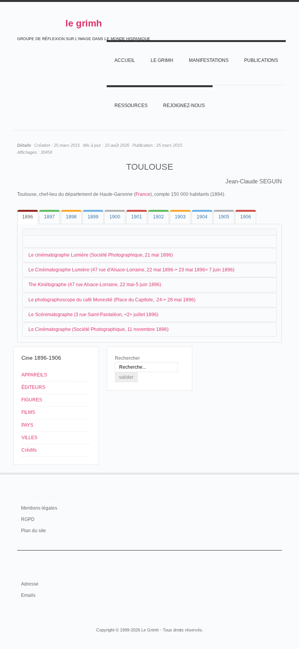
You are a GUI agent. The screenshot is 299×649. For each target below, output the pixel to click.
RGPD (28, 519)
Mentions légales (39, 508)
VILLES (29, 437)
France (142, 194)
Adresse (30, 584)
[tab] (27, 217)
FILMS (28, 412)
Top (277, 472)
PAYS (27, 425)
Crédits (29, 450)
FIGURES (31, 400)
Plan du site (33, 530)
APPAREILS (34, 375)
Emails (28, 595)
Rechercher (127, 358)
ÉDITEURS (33, 387)
